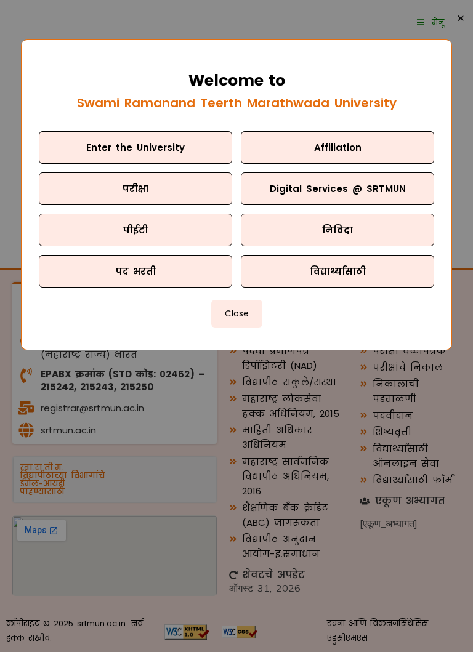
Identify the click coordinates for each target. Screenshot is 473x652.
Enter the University (135, 147)
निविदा (337, 229)
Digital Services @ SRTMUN (338, 188)
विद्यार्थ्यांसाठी (338, 271)
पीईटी (135, 229)
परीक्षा (135, 188)
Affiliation (338, 147)
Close (237, 313)
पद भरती (136, 271)
